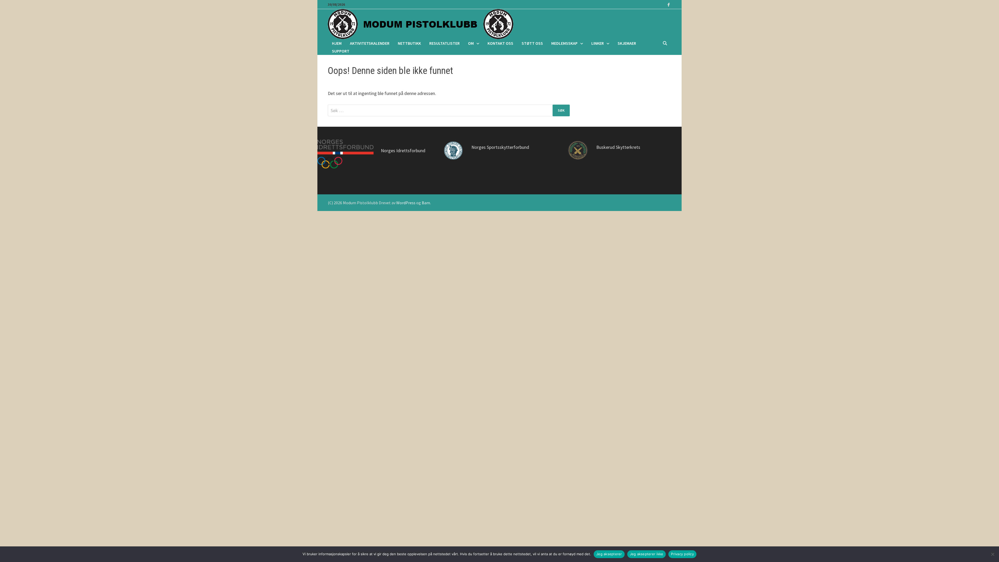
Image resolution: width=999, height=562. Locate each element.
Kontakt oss (500, 43)
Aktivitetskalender (369, 43)
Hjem (337, 43)
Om (471, 43)
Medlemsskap (564, 43)
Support (340, 51)
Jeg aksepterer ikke (646, 554)
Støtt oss (532, 43)
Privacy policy (682, 554)
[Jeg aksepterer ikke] (992, 554)
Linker (597, 43)
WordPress (405, 202)
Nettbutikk (409, 43)
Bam (426, 202)
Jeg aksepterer (609, 554)
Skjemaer (627, 43)
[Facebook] (668, 4)
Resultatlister (444, 43)
